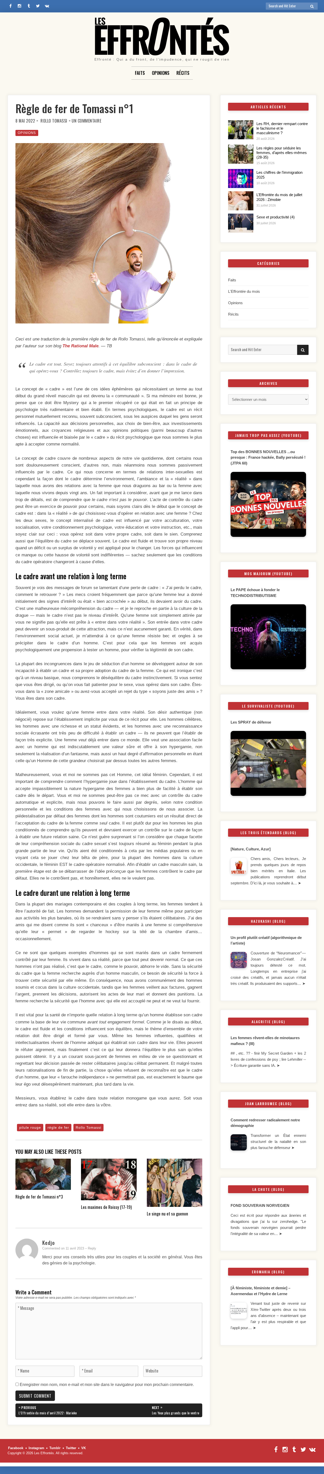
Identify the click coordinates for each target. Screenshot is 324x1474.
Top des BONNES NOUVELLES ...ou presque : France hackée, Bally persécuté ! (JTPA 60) (268, 457)
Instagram (36, 1448)
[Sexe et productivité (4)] (240, 223)
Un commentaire (86, 121)
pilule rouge (30, 1127)
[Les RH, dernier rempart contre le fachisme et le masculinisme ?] (240, 129)
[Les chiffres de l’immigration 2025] (240, 178)
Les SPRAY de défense (251, 722)
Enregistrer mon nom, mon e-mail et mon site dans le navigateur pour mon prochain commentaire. (107, 1384)
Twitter (71, 1448)
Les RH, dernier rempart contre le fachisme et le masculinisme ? (282, 128)
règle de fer (58, 1127)
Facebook (15, 1448)
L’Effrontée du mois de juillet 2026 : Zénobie (279, 197)
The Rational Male (80, 346)
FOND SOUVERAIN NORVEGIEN (260, 1205)
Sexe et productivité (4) (275, 217)
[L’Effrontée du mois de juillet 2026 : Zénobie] (240, 200)
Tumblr (54, 1448)
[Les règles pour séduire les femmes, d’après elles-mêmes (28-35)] (240, 154)
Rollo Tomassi (53, 121)
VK (83, 1448)
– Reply (90, 1248)
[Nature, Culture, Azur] (251, 849)
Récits (182, 73)
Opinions (160, 73)
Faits (140, 73)
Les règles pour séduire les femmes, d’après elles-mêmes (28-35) (281, 152)
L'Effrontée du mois (244, 291)
